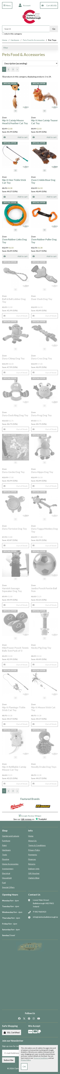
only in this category (13, 34)
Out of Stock (21, 316)
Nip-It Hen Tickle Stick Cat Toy (14, 181)
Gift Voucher (33, 873)
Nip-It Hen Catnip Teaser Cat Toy (44, 122)
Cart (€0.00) (51, 5)
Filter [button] (5, 47)
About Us (32, 840)
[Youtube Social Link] (38, 1018)
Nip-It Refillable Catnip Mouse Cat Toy (14, 768)
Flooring (5, 859)
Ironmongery (7, 868)
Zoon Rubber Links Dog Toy (14, 241)
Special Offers (8, 887)
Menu (8, 5)
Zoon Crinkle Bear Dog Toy (43, 181)
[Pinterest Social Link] (29, 1018)
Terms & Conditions (37, 845)
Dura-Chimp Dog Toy (13, 358)
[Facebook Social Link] (19, 1018)
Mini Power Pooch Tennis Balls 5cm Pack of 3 (15, 649)
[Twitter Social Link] (24, 1018)
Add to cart (22, 137)
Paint (4, 845)
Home (4, 40)
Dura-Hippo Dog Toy (42, 472)
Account (26, 5)
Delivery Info (33, 868)
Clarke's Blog (33, 878)
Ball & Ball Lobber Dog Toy (14, 300)
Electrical (6, 873)
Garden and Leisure (10, 836)
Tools (4, 854)
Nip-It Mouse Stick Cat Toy (43, 709)
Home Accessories (10, 864)
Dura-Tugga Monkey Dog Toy (44, 530)
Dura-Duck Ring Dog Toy (15, 415)
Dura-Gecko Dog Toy (13, 472)
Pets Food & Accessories (34, 40)
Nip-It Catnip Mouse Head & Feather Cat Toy (15, 122)
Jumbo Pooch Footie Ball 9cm (44, 590)
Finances (32, 859)
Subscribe (8, 1060)
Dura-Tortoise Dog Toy (14, 528)
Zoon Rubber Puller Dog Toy (44, 241)
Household (7, 878)
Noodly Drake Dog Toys (43, 766)
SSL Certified (13, 1032)
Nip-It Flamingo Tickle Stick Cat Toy (13, 709)
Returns (31, 864)
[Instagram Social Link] (34, 1018)
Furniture (6, 840)
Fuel (4, 882)
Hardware (15, 40)
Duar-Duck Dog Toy (41, 299)
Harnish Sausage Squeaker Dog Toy (12, 590)
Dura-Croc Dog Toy (41, 358)
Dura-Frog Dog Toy (41, 415)
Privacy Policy (34, 850)
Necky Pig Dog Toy (41, 647)
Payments (32, 854)
